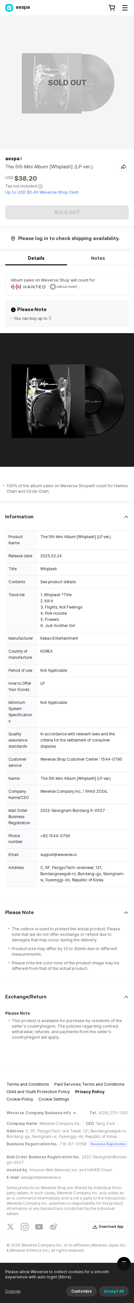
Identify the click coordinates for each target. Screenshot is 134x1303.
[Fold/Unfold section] (67, 516)
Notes (98, 258)
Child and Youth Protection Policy (38, 1091)
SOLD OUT (67, 212)
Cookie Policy (20, 1099)
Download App (111, 1227)
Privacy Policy (89, 1091)
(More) (64, 1276)
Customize (81, 1291)
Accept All (114, 1291)
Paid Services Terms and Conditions (89, 1084)
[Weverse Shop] (9, 7)
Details (36, 258)
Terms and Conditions (28, 1084)
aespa (12, 158)
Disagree (12, 1291)
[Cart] (111, 7)
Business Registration (108, 1144)
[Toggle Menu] (124, 7)
